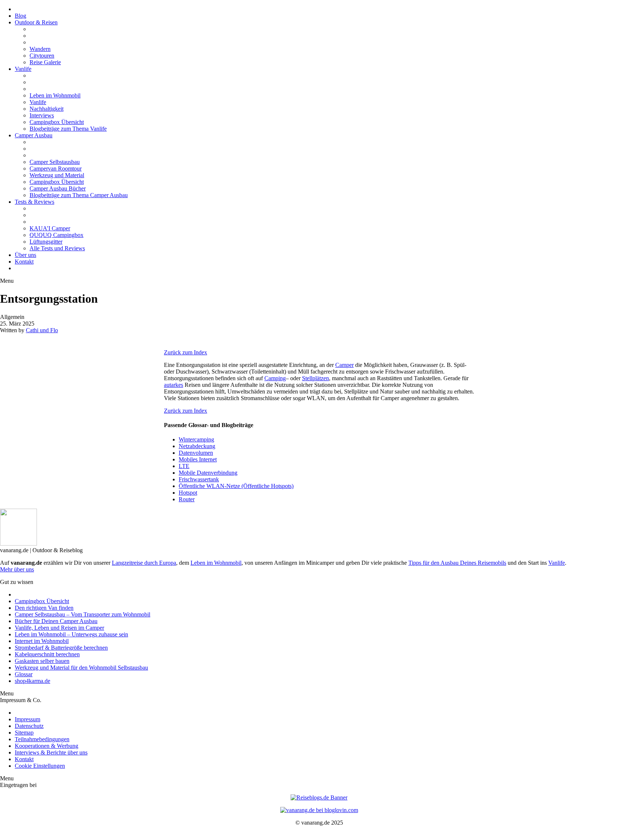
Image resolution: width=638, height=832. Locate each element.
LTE (184, 466)
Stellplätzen (315, 378)
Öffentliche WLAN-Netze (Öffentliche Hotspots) (236, 486)
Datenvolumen (196, 453)
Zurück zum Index (185, 352)
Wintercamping (196, 439)
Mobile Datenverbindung (208, 473)
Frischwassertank (199, 479)
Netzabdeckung (197, 446)
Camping (275, 378)
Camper (344, 365)
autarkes (173, 385)
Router (187, 499)
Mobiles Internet (198, 459)
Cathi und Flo (42, 330)
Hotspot (188, 492)
